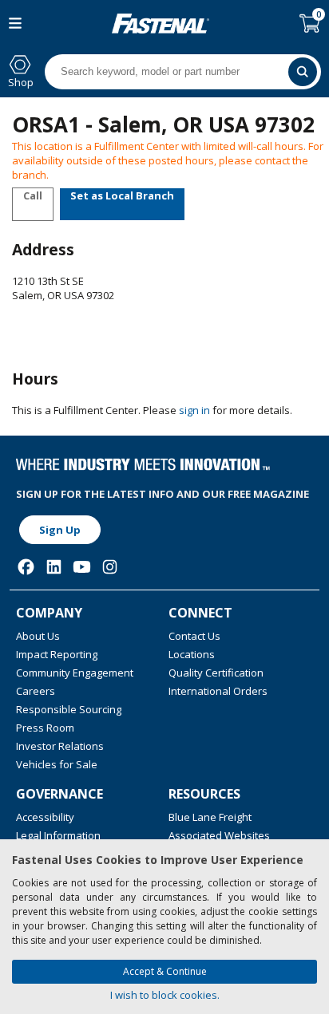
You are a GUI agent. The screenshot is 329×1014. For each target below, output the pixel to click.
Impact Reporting (56, 654)
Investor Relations (60, 746)
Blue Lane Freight (210, 817)
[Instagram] (110, 567)
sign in (194, 410)
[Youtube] (82, 567)
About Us (38, 636)
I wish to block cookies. (165, 995)
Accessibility (45, 817)
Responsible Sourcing (68, 709)
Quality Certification (216, 672)
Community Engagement (74, 672)
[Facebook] (26, 567)
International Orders (218, 691)
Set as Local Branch (122, 195)
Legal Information (58, 835)
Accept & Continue (165, 971)
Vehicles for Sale (56, 764)
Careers (35, 691)
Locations (191, 654)
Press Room (45, 727)
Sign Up (60, 530)
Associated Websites (219, 835)
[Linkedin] (54, 567)
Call (32, 195)
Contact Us (194, 636)
